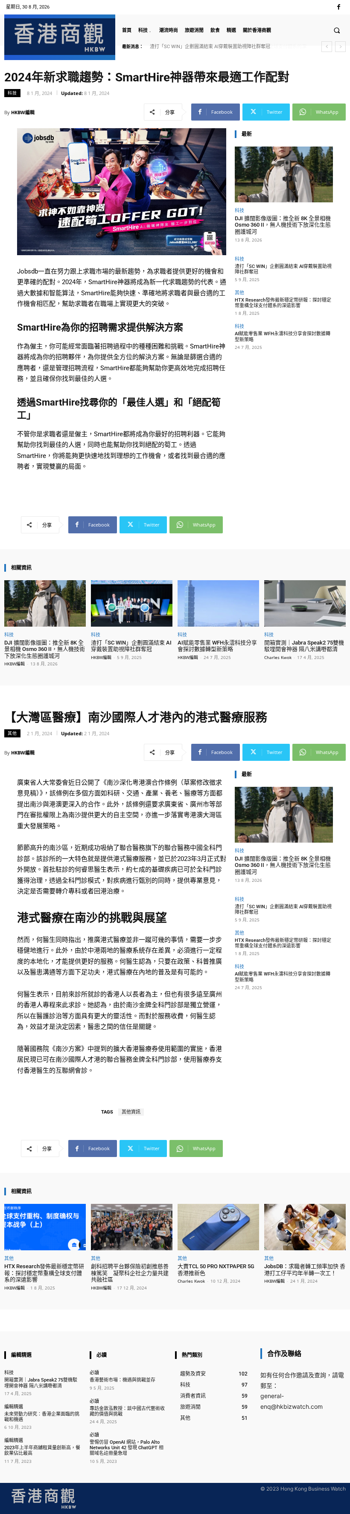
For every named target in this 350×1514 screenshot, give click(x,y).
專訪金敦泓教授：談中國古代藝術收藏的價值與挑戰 (127, 1411)
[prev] (326, 46)
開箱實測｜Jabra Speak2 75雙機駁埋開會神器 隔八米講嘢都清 (304, 646)
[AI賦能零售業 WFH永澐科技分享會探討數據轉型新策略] (218, 603)
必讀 (94, 1372)
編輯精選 (13, 1406)
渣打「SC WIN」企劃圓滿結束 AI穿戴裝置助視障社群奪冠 (283, 269)
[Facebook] (338, 7)
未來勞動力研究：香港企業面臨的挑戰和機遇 (41, 1416)
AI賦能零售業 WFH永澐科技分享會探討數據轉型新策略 (217, 646)
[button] (337, 30)
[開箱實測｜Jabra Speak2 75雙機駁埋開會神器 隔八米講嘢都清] (305, 603)
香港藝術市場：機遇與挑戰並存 (122, 1380)
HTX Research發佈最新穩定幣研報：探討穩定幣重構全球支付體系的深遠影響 (283, 302)
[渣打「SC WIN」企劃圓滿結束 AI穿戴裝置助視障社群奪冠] (131, 603)
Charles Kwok (278, 657)
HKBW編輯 (23, 112)
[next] (340, 46)
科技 (12, 93)
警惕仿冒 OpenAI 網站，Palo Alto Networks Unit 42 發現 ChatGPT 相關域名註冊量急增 (126, 1447)
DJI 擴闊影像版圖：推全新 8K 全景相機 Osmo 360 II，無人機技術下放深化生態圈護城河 (283, 225)
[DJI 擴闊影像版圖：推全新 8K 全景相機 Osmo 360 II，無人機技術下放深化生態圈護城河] (284, 174)
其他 (239, 292)
